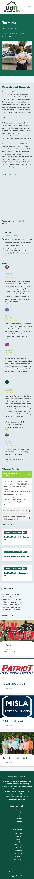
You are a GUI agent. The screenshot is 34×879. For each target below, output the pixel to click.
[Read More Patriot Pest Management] (17, 670)
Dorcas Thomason (10, 273)
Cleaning (18, 856)
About (18, 813)
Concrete (18, 851)
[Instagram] (21, 876)
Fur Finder (6, 645)
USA (24, 532)
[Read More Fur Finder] (17, 631)
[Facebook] (13, 876)
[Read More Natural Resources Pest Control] (17, 744)
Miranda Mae (8, 350)
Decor (18, 848)
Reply (6, 303)
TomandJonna (9, 388)
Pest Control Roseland (13, 651)
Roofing (18, 839)
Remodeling (18, 859)
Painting (19, 842)
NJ (6, 651)
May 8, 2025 (8, 275)
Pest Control (17, 532)
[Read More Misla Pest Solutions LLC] (17, 707)
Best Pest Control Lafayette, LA (16, 556)
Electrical (18, 853)
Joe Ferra (8, 441)
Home (18, 810)
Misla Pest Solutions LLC (12, 721)
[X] (17, 876)
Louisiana (8, 532)
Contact (19, 819)
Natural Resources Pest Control (15, 758)
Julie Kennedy (9, 315)
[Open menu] (29, 7)
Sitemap (19, 821)
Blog (18, 816)
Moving (18, 836)
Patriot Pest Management (13, 684)
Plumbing (18, 845)
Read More (9, 649)
